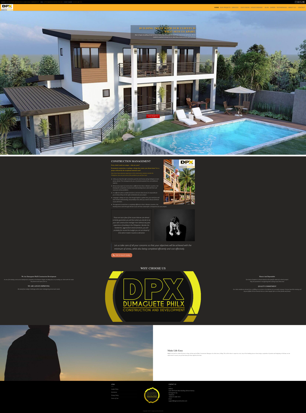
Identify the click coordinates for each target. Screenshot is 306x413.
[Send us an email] (298, 2)
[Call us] (301, 2)
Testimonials (282, 7)
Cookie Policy (114, 389)
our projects (225, 7)
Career (272, 7)
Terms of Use (114, 398)
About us (292, 7)
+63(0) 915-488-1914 (174, 397)
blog (267, 7)
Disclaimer (114, 392)
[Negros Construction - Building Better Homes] (9, 7)
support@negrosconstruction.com (53, 2)
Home (216, 7)
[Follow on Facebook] (296, 2)
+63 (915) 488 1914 (77, 2)
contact (301, 7)
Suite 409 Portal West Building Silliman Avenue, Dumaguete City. (22, 2)
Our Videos (245, 7)
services (235, 7)
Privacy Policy (115, 395)
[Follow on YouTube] (303, 2)
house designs (257, 7)
